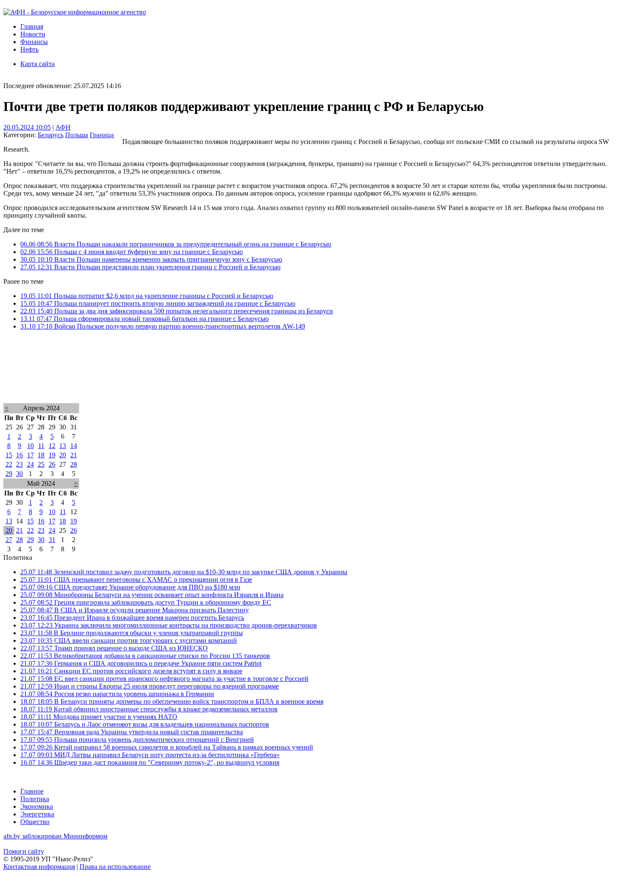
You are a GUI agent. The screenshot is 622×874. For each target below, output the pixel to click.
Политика (34, 798)
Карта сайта (37, 63)
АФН (63, 127)
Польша (76, 134)
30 (19, 473)
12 (52, 445)
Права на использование (115, 866)
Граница (102, 134)
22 (9, 464)
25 (41, 464)
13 (62, 445)
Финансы (34, 41)
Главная (31, 26)
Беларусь (50, 134)
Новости (32, 34)
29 (9, 473)
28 (73, 464)
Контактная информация (39, 866)
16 (19, 455)
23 (19, 464)
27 (9, 539)
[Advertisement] (257, 377)
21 (73, 455)
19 (52, 455)
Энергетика (37, 814)
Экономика (36, 806)
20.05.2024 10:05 (27, 127)
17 (30, 455)
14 (73, 445)
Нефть (29, 49)
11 (41, 445)
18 (41, 455)
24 (30, 464)
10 (30, 445)
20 (62, 455)
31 (52, 539)
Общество (35, 821)
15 (9, 455)
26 (52, 464)
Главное (32, 791)
